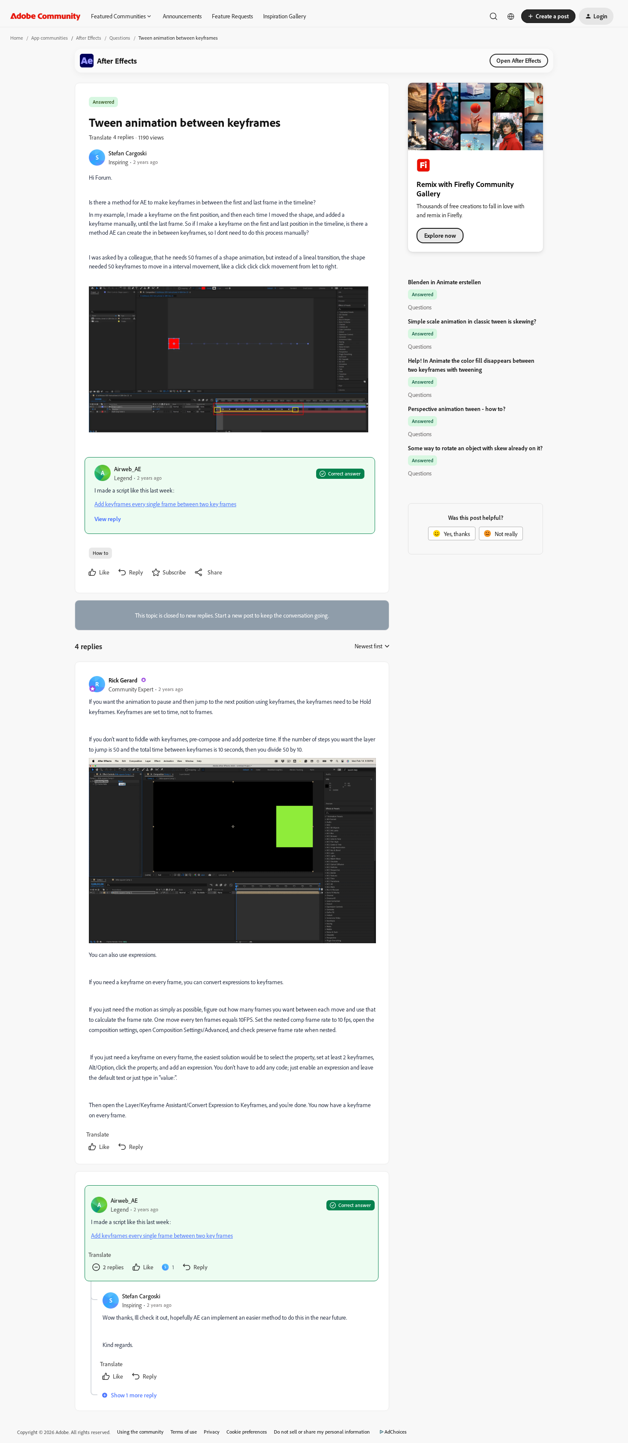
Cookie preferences (246, 1431)
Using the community (140, 1431)
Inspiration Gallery (284, 16)
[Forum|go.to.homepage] (45, 16)
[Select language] (511, 16)
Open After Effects (518, 60)
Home (16, 38)
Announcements (182, 16)
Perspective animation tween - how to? (456, 408)
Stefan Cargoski (128, 153)
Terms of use (183, 1431)
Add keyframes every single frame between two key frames (165, 503)
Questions (119, 38)
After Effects (88, 38)
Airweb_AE (127, 468)
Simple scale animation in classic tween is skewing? (472, 321)
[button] (548, 16)
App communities (49, 38)
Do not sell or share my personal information (322, 1431)
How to (100, 553)
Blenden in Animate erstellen (444, 282)
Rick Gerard (123, 680)
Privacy (212, 1431)
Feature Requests (232, 16)
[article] (232, 915)
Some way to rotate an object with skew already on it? (475, 448)
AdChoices (395, 1431)
